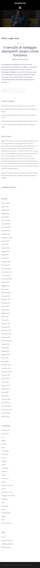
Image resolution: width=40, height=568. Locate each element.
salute (3, 482)
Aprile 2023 (4, 255)
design (3, 440)
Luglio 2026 (5, 206)
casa (2, 437)
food (2, 447)
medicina (4, 471)
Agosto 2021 (5, 306)
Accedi (3, 537)
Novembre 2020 (6, 334)
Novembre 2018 (6, 409)
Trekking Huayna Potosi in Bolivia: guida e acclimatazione (19, 121)
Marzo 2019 (5, 396)
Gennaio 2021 (5, 327)
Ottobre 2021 (5, 303)
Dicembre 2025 (6, 227)
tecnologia (4, 506)
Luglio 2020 (5, 347)
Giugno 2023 (5, 248)
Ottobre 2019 (5, 375)
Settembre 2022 (6, 279)
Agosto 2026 (5, 203)
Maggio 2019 (5, 389)
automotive (5, 434)
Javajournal (20, 3)
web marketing (6, 523)
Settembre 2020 (6, 341)
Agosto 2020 (5, 344)
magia (3, 465)
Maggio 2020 (5, 354)
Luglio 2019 (5, 382)
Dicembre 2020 (6, 330)
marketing (4, 468)
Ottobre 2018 (5, 413)
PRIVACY (4, 178)
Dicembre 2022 (6, 268)
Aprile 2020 (4, 358)
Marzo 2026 (5, 217)
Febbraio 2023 (5, 262)
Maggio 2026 (5, 213)
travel (3, 509)
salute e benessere (7, 485)
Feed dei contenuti (7, 540)
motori (3, 475)
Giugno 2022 (5, 282)
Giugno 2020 (5, 351)
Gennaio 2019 (5, 403)
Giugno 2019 (5, 385)
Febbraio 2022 (5, 292)
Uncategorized (6, 513)
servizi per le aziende (8, 495)
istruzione (4, 454)
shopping (4, 499)
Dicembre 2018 (6, 406)
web (2, 520)
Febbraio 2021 (5, 323)
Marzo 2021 (5, 320)
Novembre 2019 (6, 372)
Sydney (21, 565)
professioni (5, 478)
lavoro (3, 458)
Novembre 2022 (6, 272)
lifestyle (4, 461)
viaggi (3, 516)
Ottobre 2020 (5, 337)
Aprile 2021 (4, 317)
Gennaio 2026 (5, 224)
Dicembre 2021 (6, 299)
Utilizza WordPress (7, 565)
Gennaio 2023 (5, 265)
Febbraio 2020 (5, 365)
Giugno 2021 (5, 310)
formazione (5, 451)
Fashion (3, 444)
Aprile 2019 (4, 392)
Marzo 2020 (5, 361)
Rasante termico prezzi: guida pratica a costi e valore (18, 106)
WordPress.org (6, 547)
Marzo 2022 (5, 289)
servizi (20, 43)
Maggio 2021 (5, 313)
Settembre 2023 (6, 237)
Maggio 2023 (5, 251)
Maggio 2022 (5, 286)
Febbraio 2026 (5, 220)
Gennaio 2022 (5, 296)
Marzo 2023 (5, 258)
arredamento (5, 430)
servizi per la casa (6, 492)
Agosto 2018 (5, 416)
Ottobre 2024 (5, 231)
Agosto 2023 (5, 241)
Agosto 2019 (5, 378)
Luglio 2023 (5, 244)
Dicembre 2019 (6, 368)
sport (3, 502)
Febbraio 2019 (5, 399)
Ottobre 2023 (5, 234)
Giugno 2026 (5, 210)
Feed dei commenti (7, 544)
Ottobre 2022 (5, 275)
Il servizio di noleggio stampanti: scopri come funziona (20, 51)
